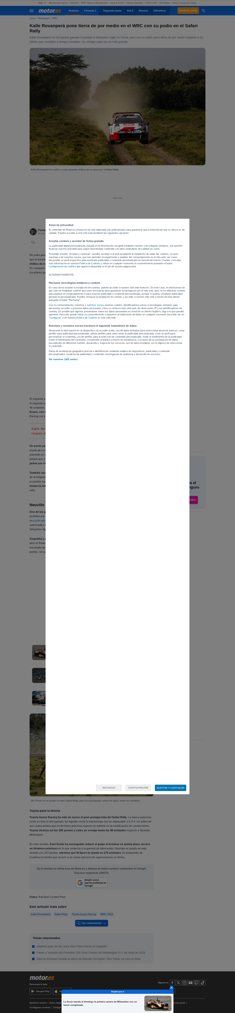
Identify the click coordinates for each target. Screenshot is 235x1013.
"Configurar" (55, 317)
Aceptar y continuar (170, 788)
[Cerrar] (171, 988)
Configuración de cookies (62, 266)
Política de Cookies (89, 263)
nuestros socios (95, 305)
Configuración (138, 787)
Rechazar (108, 787)
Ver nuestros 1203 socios (63, 359)
